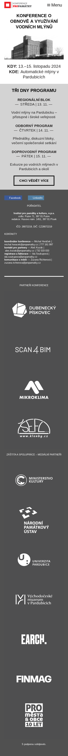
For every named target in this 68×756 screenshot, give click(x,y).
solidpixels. (40, 744)
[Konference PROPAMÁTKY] (18, 5)
